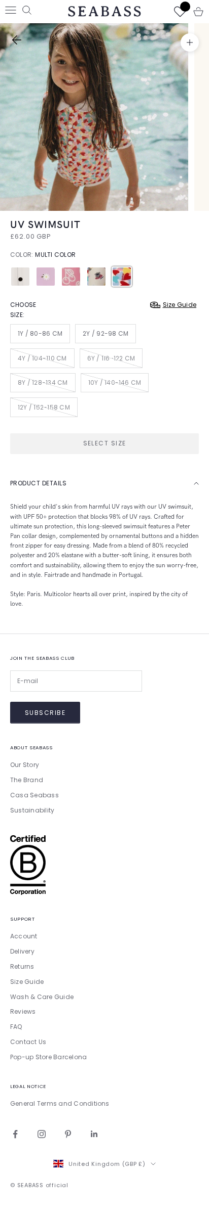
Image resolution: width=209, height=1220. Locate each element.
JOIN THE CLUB (152, 690)
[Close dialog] (194, 520)
